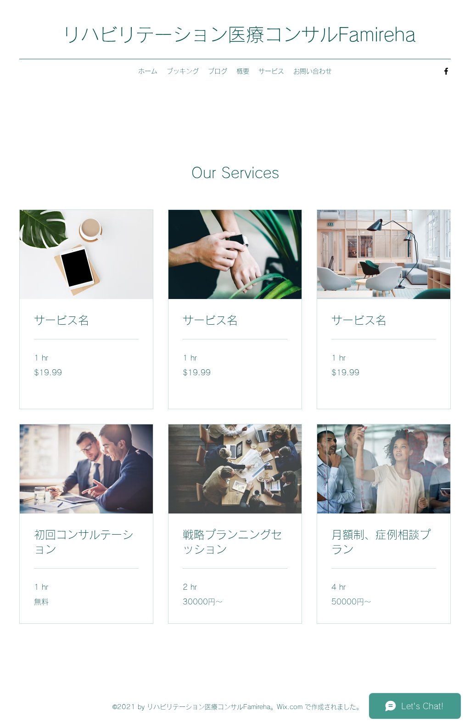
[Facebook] (446, 71)
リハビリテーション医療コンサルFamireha (239, 34)
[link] (86, 320)
